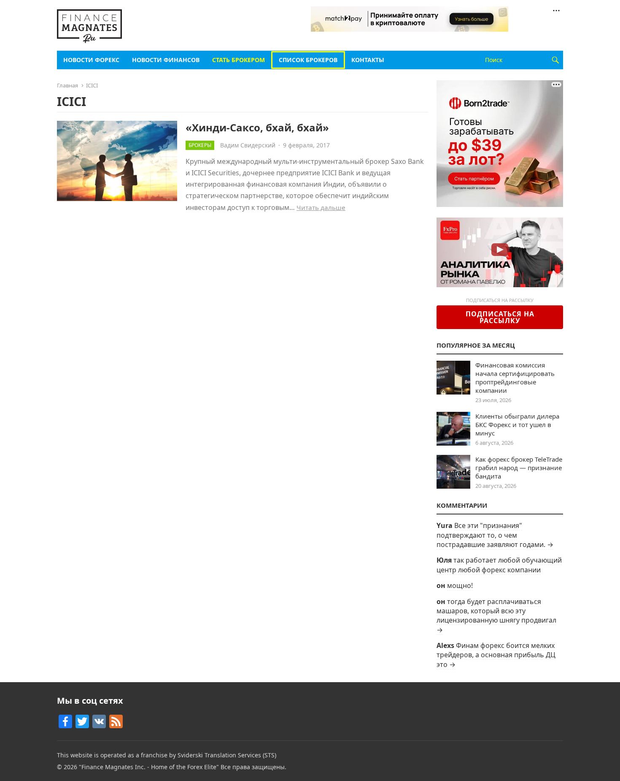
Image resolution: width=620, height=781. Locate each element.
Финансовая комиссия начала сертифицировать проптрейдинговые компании (515, 378)
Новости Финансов (165, 60)
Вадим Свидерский (247, 145)
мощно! (460, 585)
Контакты (367, 60)
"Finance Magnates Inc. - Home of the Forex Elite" (149, 767)
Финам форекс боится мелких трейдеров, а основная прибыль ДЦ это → (496, 655)
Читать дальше (321, 207)
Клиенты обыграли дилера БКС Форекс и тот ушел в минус (517, 424)
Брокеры (200, 145)
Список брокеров (308, 60)
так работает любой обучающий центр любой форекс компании (499, 564)
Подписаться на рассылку (500, 317)
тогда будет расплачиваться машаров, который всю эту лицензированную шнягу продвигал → (496, 615)
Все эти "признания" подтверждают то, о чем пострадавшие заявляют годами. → (495, 535)
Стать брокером (238, 60)
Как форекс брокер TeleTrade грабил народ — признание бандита (518, 467)
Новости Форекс (91, 60)
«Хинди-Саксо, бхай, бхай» (257, 127)
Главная (67, 85)
